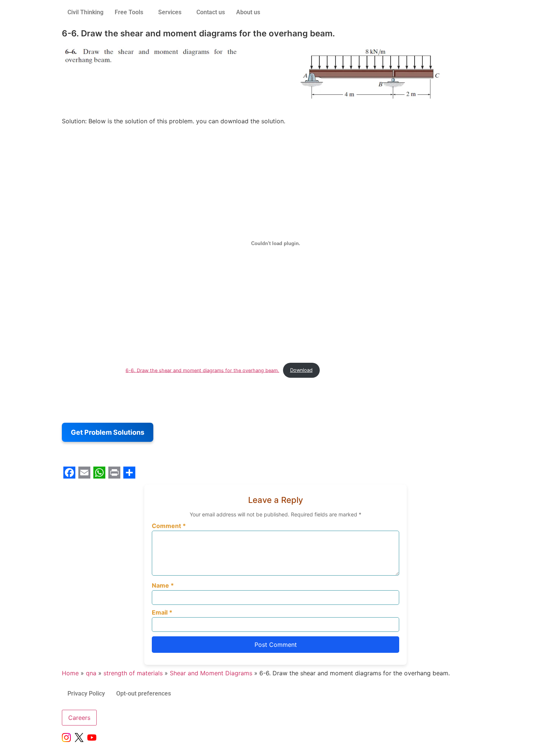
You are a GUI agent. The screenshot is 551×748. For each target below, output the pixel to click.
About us (248, 12)
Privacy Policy (86, 693)
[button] (131, 12)
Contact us (210, 12)
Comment (169, 526)
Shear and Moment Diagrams (211, 673)
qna (91, 673)
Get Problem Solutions (107, 432)
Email (162, 612)
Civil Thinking (85, 12)
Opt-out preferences (143, 693)
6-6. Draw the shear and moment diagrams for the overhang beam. (202, 370)
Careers (79, 717)
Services (169, 12)
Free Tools (129, 12)
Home (70, 673)
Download (301, 370)
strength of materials (133, 673)
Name (163, 585)
